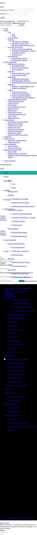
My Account (8, 181)
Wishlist (7, 190)
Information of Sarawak (20, 42)
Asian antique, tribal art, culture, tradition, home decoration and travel (18, 518)
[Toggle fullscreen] (5, 532)
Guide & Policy (9, 139)
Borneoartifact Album (19, 60)
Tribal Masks (12, 105)
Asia (9, 32)
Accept (2, 530)
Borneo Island (13, 38)
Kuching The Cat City (15, 47)
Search (21, 25)
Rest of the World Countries (18, 135)
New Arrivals (12, 152)
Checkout (7, 199)
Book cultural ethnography (21, 96)
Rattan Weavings (14, 118)
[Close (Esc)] (1, 532)
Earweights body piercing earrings (24, 83)
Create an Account (18, 23)
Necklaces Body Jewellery (21, 81)
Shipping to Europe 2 (15, 124)
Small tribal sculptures (20, 68)
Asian (14, 36)
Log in (2, 17)
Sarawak (11, 40)
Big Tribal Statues (18, 66)
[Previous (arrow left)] (1, 534)
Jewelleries (12, 77)
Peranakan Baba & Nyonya (17, 99)
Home (6, 28)
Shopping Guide (14, 142)
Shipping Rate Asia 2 (15, 131)
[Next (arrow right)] (3, 534)
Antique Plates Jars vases (21, 73)
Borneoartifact (13, 56)
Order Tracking (9, 209)
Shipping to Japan (14, 133)
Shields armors (13, 109)
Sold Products (13, 146)
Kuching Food (17, 55)
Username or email (7, 10)
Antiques (11, 71)
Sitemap (7, 298)
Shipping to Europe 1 (15, 125)
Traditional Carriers (15, 112)
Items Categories (10, 62)
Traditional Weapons (19, 88)
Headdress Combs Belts (20, 79)
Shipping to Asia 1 (14, 127)
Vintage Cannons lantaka (20, 94)
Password (4, 14)
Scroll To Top (4, 523)
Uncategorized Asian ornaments (23, 97)
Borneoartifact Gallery (19, 58)
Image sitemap (9, 296)
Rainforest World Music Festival (23, 45)
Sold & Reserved (10, 144)
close (2, 7)
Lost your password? (7, 21)
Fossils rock (12, 116)
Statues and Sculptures (16, 64)
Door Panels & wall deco (16, 107)
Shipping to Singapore (16, 129)
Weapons (11, 84)
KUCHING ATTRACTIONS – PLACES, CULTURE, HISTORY (24, 52)
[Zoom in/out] (6, 532)
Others (10, 90)
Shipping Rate (9, 120)
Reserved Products (14, 148)
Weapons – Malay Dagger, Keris (23, 86)
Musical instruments (19, 92)
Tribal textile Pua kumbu (17, 114)
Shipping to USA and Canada (18, 122)
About (6, 30)
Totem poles (12, 111)
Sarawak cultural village (20, 43)
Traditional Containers (16, 101)
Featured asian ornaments (17, 153)
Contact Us (8, 137)
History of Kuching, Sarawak (22, 49)
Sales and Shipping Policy (17, 140)
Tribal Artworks (13, 103)
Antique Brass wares (19, 75)
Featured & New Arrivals (13, 150)
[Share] (3, 532)
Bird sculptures (17, 69)
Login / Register (9, 161)
